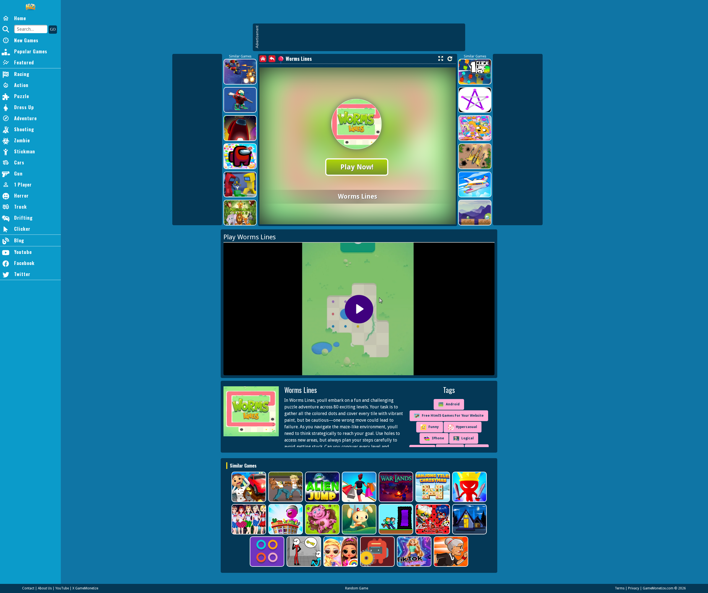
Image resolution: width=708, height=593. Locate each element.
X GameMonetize (85, 588)
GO (53, 29)
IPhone (438, 438)
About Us (45, 588)
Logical (467, 438)
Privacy (633, 588)
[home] (262, 58)
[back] (272, 58)
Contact (28, 588)
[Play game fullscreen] (440, 58)
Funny (433, 427)
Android (453, 404)
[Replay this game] (449, 58)
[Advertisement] (361, 37)
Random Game (356, 588)
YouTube (62, 588)
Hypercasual (466, 427)
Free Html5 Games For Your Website (453, 416)
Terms (619, 588)
